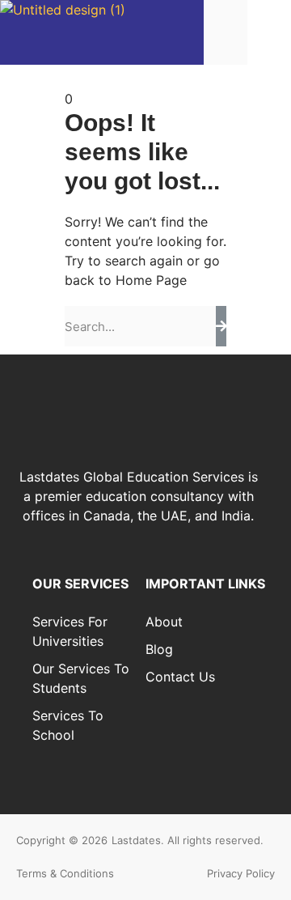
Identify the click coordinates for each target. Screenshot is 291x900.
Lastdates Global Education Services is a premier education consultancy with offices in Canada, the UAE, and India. (138, 496)
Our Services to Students (80, 678)
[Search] (221, 326)
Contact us (180, 677)
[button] (269, 32)
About (164, 621)
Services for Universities (70, 631)
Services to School (67, 725)
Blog (159, 649)
